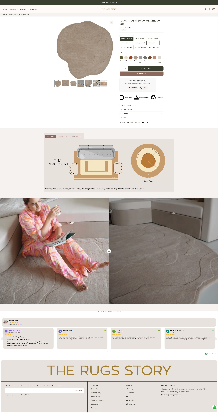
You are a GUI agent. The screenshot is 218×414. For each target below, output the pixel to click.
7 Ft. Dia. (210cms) (126, 43)
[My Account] (209, 9)
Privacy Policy (95, 397)
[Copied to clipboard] (148, 122)
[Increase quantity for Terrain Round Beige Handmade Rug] (125, 68)
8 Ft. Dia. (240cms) (139, 43)
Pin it (139, 122)
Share (123, 122)
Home (5, 14)
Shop (5, 9)
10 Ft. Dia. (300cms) (126, 47)
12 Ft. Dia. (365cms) (140, 47)
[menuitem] (6, 9)
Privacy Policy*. (25, 395)
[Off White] (126, 57)
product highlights (127, 105)
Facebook (132, 393)
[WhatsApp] (143, 122)
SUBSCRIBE (78, 390)
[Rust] (131, 57)
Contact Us (33, 9)
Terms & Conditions (97, 400)
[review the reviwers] (105, 330)
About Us (23, 9)
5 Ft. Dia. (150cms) (140, 38)
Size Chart (50, 136)
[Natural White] (159, 57)
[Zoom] (111, 22)
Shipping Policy (126, 109)
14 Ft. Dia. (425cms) (154, 47)
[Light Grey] (140, 57)
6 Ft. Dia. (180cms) (153, 38)
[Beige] (135, 57)
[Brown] (150, 57)
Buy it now (141, 74)
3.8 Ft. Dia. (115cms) (126, 38)
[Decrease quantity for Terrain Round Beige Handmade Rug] (121, 68)
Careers (93, 408)
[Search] (206, 9)
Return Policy (95, 389)
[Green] (121, 57)
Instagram (132, 389)
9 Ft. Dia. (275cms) (153, 43)
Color (121, 53)
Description (76, 136)
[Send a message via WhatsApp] (214, 407)
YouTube (131, 400)
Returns (123, 117)
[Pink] (154, 57)
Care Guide (124, 113)
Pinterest (132, 404)
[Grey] (145, 57)
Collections (14, 9)
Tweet (131, 122)
